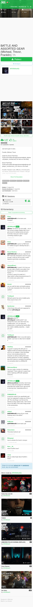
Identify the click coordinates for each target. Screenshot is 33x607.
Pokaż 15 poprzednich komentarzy (16, 212)
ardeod (9, 411)
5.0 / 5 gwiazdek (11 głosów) (7, 144)
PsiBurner (10, 421)
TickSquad (10, 296)
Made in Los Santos (6, 601)
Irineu (9, 216)
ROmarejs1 (10, 438)
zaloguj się (17, 465)
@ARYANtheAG (12, 218)
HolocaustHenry (12, 367)
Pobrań (6, 140)
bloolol (9, 284)
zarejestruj (26, 465)
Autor (17, 226)
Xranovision (11, 430)
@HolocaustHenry (12, 383)
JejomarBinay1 (11, 265)
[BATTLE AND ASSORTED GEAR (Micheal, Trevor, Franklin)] (16, 110)
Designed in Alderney (7, 599)
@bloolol (10, 318)
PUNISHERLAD (11, 394)
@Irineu (9, 228)
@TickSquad (16, 310)
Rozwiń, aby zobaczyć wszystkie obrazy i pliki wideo (16, 135)
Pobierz (17, 59)
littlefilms (10, 347)
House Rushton (12, 252)
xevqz (9, 455)
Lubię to (14, 140)
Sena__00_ (10, 446)
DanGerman (10, 306)
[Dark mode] (28, 6)
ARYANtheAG (14, 68)
